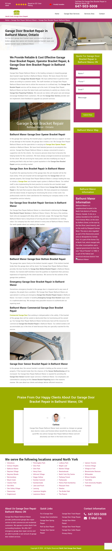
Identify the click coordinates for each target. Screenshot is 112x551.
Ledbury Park (63, 463)
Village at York (90, 469)
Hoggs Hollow (38, 477)
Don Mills (10, 486)
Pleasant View (64, 486)
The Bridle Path (64, 491)
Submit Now (87, 115)
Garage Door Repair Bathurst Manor (24, 20)
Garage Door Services (72, 14)
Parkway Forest (64, 477)
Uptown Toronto (90, 463)
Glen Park (36, 466)
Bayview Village (12, 471)
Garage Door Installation (49, 517)
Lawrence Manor (39, 494)
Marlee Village (64, 469)
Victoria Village (90, 466)
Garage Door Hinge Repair (71, 517)
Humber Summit (39, 480)
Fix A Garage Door (46, 514)
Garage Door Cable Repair (71, 530)
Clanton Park (11, 483)
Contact (102, 14)
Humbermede (38, 483)
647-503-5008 (86, 6)
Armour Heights (12, 466)
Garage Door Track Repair (71, 514)
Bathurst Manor (12, 469)
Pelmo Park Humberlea (67, 483)
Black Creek (11, 480)
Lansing (36, 488)
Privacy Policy (67, 533)
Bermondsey (11, 477)
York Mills (88, 480)
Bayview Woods (12, 474)
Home (57, 14)
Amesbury (10, 463)
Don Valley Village (13, 488)
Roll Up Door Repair (47, 527)
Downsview (11, 491)
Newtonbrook (63, 471)
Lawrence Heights (39, 491)
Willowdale (89, 474)
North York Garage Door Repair (70, 548)
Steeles (61, 488)
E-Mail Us (95, 518)
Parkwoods (63, 480)
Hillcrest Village (39, 474)
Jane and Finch (38, 486)
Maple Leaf (63, 466)
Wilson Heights (90, 477)
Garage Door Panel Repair (71, 527)
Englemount (11, 494)
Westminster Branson (93, 471)
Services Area (89, 14)
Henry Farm (37, 471)
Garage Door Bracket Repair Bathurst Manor (54, 20)
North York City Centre (67, 474)
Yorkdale (88, 486)
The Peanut (63, 494)
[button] (49, 418)
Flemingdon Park (39, 463)
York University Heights (93, 483)
